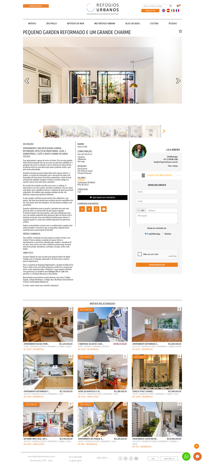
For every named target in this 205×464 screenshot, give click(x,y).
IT (174, 10)
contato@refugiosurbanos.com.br (41, 456)
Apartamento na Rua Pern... (36, 343)
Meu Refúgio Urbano (104, 23)
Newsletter (150, 10)
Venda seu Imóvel (36, 6)
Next (178, 81)
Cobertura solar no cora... (91, 343)
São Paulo (51, 23)
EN (164, 10)
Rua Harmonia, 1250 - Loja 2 (41, 460)
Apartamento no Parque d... (91, 438)
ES (169, 10)
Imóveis (32, 23)
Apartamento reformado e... (145, 343)
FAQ (153, 458)
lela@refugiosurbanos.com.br (166, 161)
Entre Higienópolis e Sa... (89, 391)
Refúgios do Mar (75, 23)
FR (178, 10)
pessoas (173, 23)
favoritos (104, 197)
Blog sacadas (133, 23)
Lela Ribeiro (173, 149)
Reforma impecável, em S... (36, 438)
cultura (154, 23)
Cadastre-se (169, 458)
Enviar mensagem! (157, 264)
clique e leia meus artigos (159, 175)
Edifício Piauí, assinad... (143, 391)
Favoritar (71, 309)
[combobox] (141, 210)
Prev (26, 81)
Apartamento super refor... (145, 438)
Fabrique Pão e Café (56, 271)
